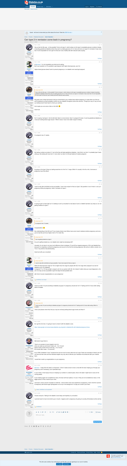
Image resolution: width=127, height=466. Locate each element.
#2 (101, 62)
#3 (101, 87)
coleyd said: (38, 90)
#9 (101, 201)
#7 (101, 167)
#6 (101, 149)
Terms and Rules (81, 452)
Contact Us (73, 452)
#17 (101, 393)
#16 (101, 365)
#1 (101, 44)
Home (27, 6)
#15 (101, 338)
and (41, 279)
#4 (101, 115)
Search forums (33, 9)
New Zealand (30, 102)
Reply (100, 58)
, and (44, 389)
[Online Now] (29, 67)
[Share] (99, 45)
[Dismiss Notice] (101, 32)
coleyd (27, 42)
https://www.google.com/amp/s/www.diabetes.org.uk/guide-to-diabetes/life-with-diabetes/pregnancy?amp (62, 327)
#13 (101, 300)
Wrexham (31, 313)
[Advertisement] (63, 20)
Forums (33, 6)
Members (48, 6)
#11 (101, 258)
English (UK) (29, 452)
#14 (101, 321)
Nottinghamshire (29, 351)
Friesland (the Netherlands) (30, 78)
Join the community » (117, 457)
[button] (44, 6)
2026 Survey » (68, 32)
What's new (40, 6)
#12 (101, 283)
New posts (26, 9)
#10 (101, 218)
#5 (101, 132)
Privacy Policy (89, 452)
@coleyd (38, 64)
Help (95, 452)
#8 (101, 184)
